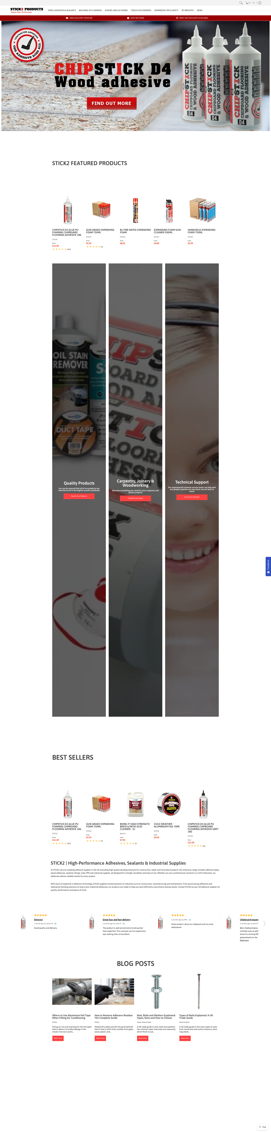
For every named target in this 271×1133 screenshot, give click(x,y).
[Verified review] (55, 924)
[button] (264, 922)
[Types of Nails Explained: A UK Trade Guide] (199, 991)
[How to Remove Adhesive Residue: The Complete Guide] (114, 991)
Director (38, 919)
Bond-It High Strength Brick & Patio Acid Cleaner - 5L (135, 826)
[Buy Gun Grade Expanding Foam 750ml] (101, 210)
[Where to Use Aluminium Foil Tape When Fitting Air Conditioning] (72, 991)
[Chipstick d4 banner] (135, 76)
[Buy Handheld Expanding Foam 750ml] (203, 210)
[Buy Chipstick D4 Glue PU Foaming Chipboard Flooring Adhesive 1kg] (67, 210)
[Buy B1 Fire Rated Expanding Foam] (135, 210)
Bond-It (122, 834)
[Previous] (132, 128)
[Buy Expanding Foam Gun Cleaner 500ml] (169, 210)
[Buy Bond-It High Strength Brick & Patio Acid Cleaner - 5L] (135, 804)
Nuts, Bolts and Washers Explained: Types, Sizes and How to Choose (156, 1016)
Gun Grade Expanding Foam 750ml (100, 231)
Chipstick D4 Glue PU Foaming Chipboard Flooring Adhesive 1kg (66, 232)
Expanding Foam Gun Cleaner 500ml (167, 231)
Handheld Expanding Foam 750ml (201, 231)
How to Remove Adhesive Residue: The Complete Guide (114, 1016)
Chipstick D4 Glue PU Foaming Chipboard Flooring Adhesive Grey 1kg (203, 827)
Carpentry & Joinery (135, 498)
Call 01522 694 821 (192, 497)
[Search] (241, 3)
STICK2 (55, 239)
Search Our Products (79, 496)
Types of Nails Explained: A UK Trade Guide (196, 1016)
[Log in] (260, 3)
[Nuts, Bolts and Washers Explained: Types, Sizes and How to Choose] (156, 991)
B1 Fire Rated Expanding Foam (135, 231)
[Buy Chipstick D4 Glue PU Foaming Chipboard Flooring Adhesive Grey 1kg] (203, 804)
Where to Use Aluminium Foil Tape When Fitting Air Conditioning (71, 1016)
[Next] (139, 128)
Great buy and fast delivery (116, 919)
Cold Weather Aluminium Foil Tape (167, 825)
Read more (58, 1038)
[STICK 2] (27, 10)
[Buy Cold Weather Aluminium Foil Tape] (169, 804)
